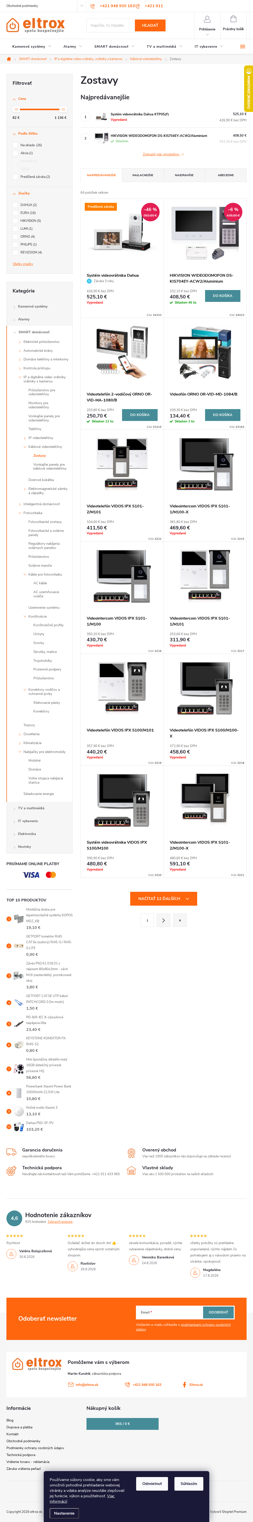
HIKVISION (30, 221)
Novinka (28, 161)
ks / (122, 1423)
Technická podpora (20, 1455)
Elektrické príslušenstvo (41, 341)
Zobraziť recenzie (60, 1222)
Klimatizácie (32, 743)
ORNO (27, 236)
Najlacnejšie (142, 175)
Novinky (24, 846)
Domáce (34, 769)
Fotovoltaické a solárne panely (46, 532)
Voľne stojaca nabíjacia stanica (45, 780)
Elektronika (27, 834)
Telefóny (34, 429)
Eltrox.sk (196, 1384)
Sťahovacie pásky (46, 702)
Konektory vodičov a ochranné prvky (44, 691)
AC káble (40, 583)
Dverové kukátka (41, 480)
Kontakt (12, 1434)
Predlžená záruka (35, 177)
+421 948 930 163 (147, 1384)
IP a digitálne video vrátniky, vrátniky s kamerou (44, 379)
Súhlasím (189, 1483)
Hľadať (150, 25)
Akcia (26, 153)
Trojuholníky (42, 660)
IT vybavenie (28, 821)
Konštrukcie (37, 616)
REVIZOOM (31, 252)
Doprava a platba (19, 1427)
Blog (9, 1420)
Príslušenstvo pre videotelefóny (41, 392)
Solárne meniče (40, 565)
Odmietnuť (152, 1483)
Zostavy (39, 455)
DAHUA (28, 205)
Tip (25, 169)
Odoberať (218, 1312)
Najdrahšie (184, 175)
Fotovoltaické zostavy (45, 522)
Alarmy (23, 319)
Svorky (38, 643)
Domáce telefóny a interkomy (45, 359)
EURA (28, 213)
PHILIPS (28, 244)
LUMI (26, 229)
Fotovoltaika (32, 513)
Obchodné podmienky (22, 6)
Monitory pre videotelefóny (38, 405)
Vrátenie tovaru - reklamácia (27, 1461)
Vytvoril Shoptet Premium (228, 1512)
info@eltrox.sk (87, 1384)
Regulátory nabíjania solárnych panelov (44, 545)
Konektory (41, 711)
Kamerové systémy (32, 306)
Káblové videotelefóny (45, 446)
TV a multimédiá (31, 808)
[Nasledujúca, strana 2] (163, 920)
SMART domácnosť (34, 332)
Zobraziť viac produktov (161, 154)
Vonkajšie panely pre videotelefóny (44, 418)
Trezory (29, 725)
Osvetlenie (31, 734)
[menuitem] (32, 46)
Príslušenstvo (38, 556)
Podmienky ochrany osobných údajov (35, 1448)
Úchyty (38, 634)
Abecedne (226, 175)
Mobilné (34, 760)
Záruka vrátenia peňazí (23, 1468)
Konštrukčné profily (48, 625)
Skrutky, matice (45, 651)
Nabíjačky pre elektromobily (44, 752)
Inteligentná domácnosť (41, 504)
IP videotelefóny (40, 438)
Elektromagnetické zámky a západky (47, 490)
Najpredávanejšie (101, 175)
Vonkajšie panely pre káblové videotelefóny (49, 466)
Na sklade (31, 145)
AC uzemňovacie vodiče (46, 594)
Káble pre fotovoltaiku (45, 574)
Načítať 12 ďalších (159, 898)
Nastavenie (64, 1513)
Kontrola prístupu (36, 368)
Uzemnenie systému (44, 607)
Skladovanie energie (38, 794)
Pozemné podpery (47, 669)
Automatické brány (38, 350)
